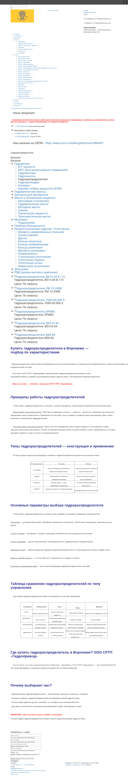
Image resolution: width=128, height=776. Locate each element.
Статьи (16, 102)
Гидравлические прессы (25, 43)
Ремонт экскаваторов (24, 79)
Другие (22, 238)
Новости (16, 100)
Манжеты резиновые (31, 250)
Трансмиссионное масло (34, 216)
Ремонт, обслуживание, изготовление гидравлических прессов (37, 68)
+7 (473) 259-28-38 (28, 765)
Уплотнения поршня (31, 260)
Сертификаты (18, 104)
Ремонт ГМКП (22, 87)
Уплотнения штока (30, 263)
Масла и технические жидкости (27, 45)
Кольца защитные (30, 241)
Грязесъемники (28, 235)
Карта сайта (14, 774)
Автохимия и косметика (33, 201)
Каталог (16, 40)
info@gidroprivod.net (90, 12)
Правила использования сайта (20, 772)
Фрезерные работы (24, 96)
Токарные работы (23, 94)
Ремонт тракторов (23, 72)
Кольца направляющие (33, 244)
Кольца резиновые (30, 247)
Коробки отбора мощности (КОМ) (40, 188)
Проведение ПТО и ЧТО (25, 83)
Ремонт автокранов (24, 75)
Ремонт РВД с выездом (25, 60)
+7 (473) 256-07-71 (16, 765)
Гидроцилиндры (28, 182)
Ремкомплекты (28, 253)
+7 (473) (53, 10)
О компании (18, 36)
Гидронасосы (27, 176)
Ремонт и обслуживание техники (28, 70)
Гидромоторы (27, 173)
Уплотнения (21, 51)
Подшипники (26, 222)
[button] (125, 2)
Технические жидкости (33, 213)
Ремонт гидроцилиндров (25, 64)
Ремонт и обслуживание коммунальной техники (32, 81)
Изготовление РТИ (23, 57)
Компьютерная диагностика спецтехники (30, 98)
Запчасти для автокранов (31, 194)
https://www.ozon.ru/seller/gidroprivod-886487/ (74, 143)
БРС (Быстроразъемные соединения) (43, 170)
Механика (21, 47)
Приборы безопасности (25, 49)
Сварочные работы (24, 92)
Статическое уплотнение (34, 257)
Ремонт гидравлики (24, 62)
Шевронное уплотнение (33, 266)
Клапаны (24, 185)
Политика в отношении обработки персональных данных (28, 770)
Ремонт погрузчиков (24, 73)
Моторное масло (29, 207)
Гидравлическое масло (33, 204)
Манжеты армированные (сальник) (41, 232)
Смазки (23, 210)
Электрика (21, 53)
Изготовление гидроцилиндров (27, 66)
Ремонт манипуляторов (25, 77)
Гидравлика (21, 41)
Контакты (17, 105)
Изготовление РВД (23, 58)
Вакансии (17, 38)
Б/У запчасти (26, 167)
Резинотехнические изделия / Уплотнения (41, 229)
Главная (16, 34)
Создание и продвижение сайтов (75, 765)
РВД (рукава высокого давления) (36, 272)
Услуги (16, 55)
